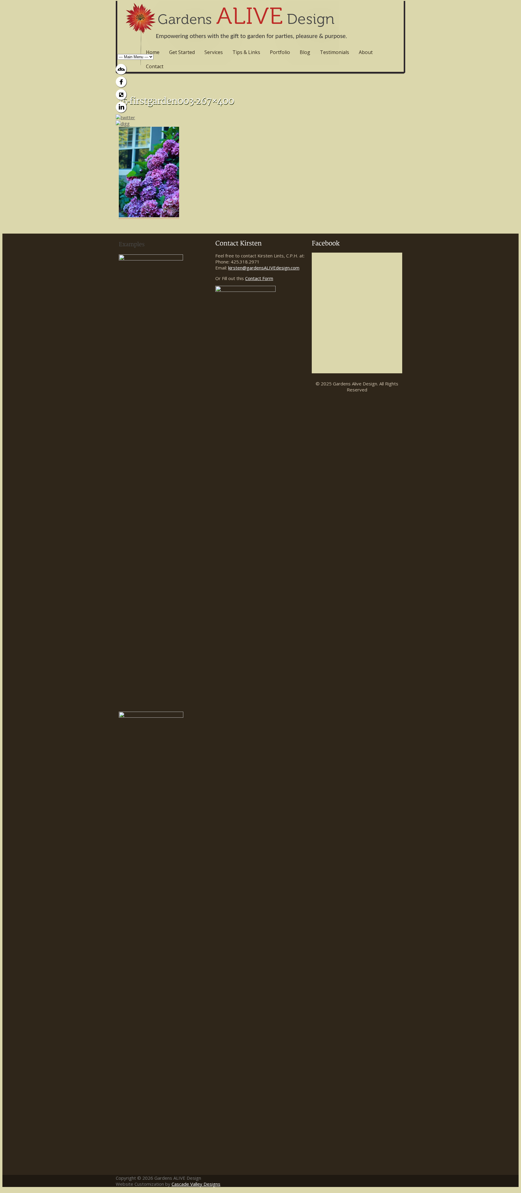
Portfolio (280, 52)
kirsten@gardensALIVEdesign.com (263, 268)
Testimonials (334, 52)
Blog (305, 52)
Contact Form (259, 278)
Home (152, 52)
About (366, 52)
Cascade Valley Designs (196, 1184)
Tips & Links (246, 52)
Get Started (182, 52)
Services (213, 52)
